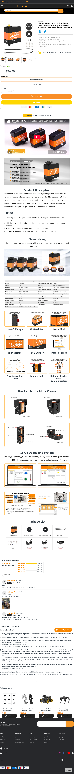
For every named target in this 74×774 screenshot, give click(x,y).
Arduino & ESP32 (3, 739)
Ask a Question (64, 630)
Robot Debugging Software (19, 742)
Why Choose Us (47, 739)
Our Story (46, 737)
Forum (31, 736)
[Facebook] (40, 31)
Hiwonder (40, 21)
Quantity (3, 89)
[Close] (71, 1)
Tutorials (16, 736)
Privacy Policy (61, 739)
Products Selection (33, 737)
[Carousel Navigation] (72, 688)
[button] (21, 563)
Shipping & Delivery (62, 737)
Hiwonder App (17, 739)
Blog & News (32, 742)
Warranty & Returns (62, 736)
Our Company (46, 736)
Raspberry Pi (2, 737)
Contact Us (46, 742)
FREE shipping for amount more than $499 (15, 2)
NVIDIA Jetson (2, 736)
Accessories (2, 742)
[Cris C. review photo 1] (6, 603)
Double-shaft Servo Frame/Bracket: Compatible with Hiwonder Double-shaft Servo (8, 709)
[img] (11, 581)
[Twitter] (45, 31)
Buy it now (37, 102)
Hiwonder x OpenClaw (33, 739)
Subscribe (70, 724)
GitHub (16, 737)
